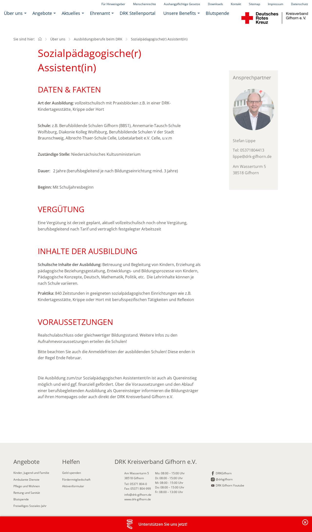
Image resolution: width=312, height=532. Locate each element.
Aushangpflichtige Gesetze (182, 4)
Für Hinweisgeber (113, 4)
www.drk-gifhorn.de (137, 499)
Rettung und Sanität (26, 493)
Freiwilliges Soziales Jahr (30, 506)
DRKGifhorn (224, 473)
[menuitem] (14, 13)
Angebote (42, 13)
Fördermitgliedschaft (76, 479)
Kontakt (236, 4)
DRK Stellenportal (138, 13)
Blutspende (217, 13)
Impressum (275, 4)
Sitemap (254, 4)
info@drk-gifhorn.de (137, 495)
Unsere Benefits (179, 13)
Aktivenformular (73, 486)
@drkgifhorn (224, 479)
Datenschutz (299, 4)
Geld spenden (71, 473)
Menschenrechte (144, 4)
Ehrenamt (100, 13)
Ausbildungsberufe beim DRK (98, 39)
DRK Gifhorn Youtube (230, 485)
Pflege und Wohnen (26, 486)
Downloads (215, 4)
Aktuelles (71, 13)
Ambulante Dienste (26, 479)
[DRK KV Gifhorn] (40, 39)
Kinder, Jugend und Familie (31, 473)
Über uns (13, 13)
